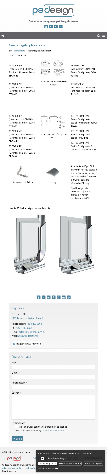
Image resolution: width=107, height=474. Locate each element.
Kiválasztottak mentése (70, 463)
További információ (47, 468)
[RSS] (61, 27)
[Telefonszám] (51, 27)
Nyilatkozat (18, 422)
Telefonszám (19, 382)
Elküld (18, 438)
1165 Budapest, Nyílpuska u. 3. (27, 318)
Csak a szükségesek (93, 463)
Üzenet (16, 392)
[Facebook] (56, 27)
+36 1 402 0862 (34, 323)
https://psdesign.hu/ (27, 335)
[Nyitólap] (53, 10)
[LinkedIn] (48, 297)
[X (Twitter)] (43, 297)
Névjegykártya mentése (28, 343)
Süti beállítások (33, 468)
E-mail (16, 372)
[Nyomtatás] (68, 297)
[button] (104, 35)
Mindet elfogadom (47, 463)
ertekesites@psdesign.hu (32, 331)
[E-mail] (46, 27)
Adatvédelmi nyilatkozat (53, 430)
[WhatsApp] (58, 297)
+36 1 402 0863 (24, 327)
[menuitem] (2, 35)
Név (15, 362)
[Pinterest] (53, 297)
